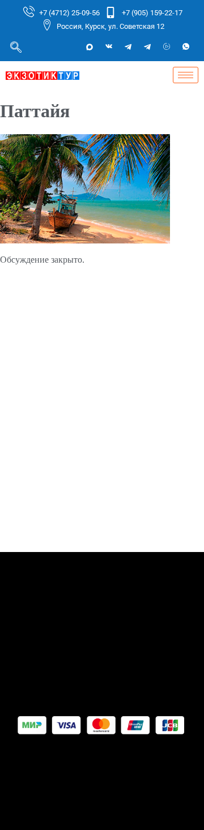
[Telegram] (128, 46)
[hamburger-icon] (185, 75)
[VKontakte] (108, 46)
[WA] (185, 46)
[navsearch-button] (16, 47)
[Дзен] (166, 46)
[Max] (89, 46)
